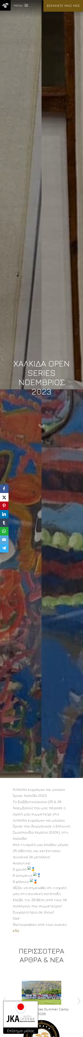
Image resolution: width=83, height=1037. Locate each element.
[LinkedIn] (4, 514)
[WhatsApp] (4, 531)
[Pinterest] (4, 506)
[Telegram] (4, 548)
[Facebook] (4, 489)
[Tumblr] (4, 522)
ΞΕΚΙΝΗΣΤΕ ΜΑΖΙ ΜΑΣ (63, 5)
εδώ (16, 931)
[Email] (4, 539)
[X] (4, 497)
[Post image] (42, 993)
